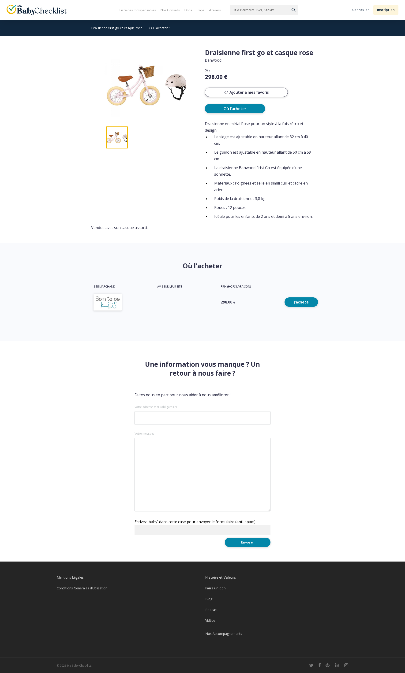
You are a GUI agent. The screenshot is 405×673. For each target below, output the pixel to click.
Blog (208, 599)
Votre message (144, 434)
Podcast (211, 609)
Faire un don (215, 588)
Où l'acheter (235, 108)
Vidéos (210, 620)
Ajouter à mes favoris (249, 92)
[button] (361, 10)
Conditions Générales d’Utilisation (82, 588)
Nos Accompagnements (223, 633)
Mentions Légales (70, 577)
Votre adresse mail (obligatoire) (156, 407)
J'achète (301, 302)
